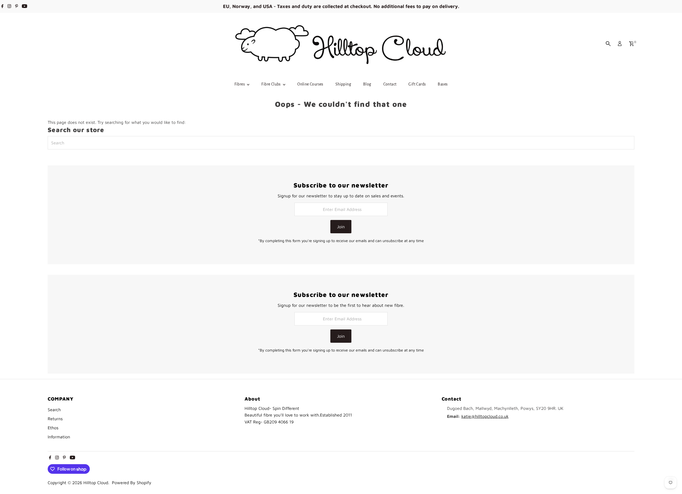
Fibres (240, 84)
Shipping (343, 84)
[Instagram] (9, 6)
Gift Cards (417, 84)
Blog (367, 84)
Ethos (53, 427)
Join (341, 226)
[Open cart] (631, 43)
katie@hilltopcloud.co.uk (485, 416)
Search (54, 409)
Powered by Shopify (131, 482)
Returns (55, 418)
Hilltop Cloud (95, 482)
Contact (390, 84)
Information (59, 436)
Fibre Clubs (271, 84)
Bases (443, 84)
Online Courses (310, 84)
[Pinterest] (16, 6)
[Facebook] (2, 6)
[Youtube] (25, 6)
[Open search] (608, 43)
